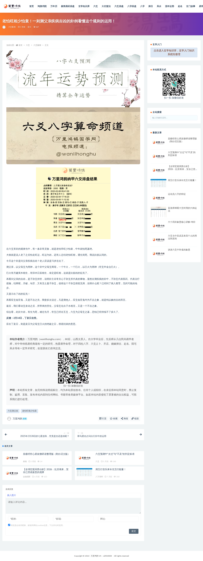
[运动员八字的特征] (158, 198)
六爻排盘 (119, 6)
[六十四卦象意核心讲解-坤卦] (158, 226)
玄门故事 (190, 6)
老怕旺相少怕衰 (29, 411)
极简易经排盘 (68, 6)
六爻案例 (12, 27)
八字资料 (99, 477)
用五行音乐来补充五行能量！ (110, 469)
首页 (31, 6)
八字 (142, 6)
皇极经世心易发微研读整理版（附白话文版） (46, 454)
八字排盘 (131, 6)
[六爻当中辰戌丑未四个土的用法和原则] (158, 239)
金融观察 (26, 477)
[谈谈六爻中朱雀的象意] (158, 253)
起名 (180, 6)
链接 (136, 419)
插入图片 (11, 495)
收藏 (115, 419)
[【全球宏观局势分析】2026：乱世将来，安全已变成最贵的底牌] (12, 473)
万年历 (53, 6)
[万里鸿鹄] (4, 27)
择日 (150, 6)
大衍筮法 (106, 6)
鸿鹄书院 (42, 6)
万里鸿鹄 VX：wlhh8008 (101, 556)
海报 (125, 419)
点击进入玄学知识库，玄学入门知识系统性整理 (174, 52)
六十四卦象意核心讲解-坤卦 (181, 222)
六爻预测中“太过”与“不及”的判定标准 (114, 454)
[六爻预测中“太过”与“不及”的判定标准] (84, 458)
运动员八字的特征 (177, 194)
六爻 (95, 6)
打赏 (103, 419)
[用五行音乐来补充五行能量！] (84, 472)
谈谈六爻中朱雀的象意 (179, 250)
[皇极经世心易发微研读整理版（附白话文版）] (12, 458)
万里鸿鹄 (19, 419)
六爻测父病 (13, 411)
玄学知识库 (84, 6)
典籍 (25, 461)
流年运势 (169, 6)
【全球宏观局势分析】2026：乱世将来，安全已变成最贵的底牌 (181, 169)
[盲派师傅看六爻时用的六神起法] (158, 213)
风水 (159, 6)
